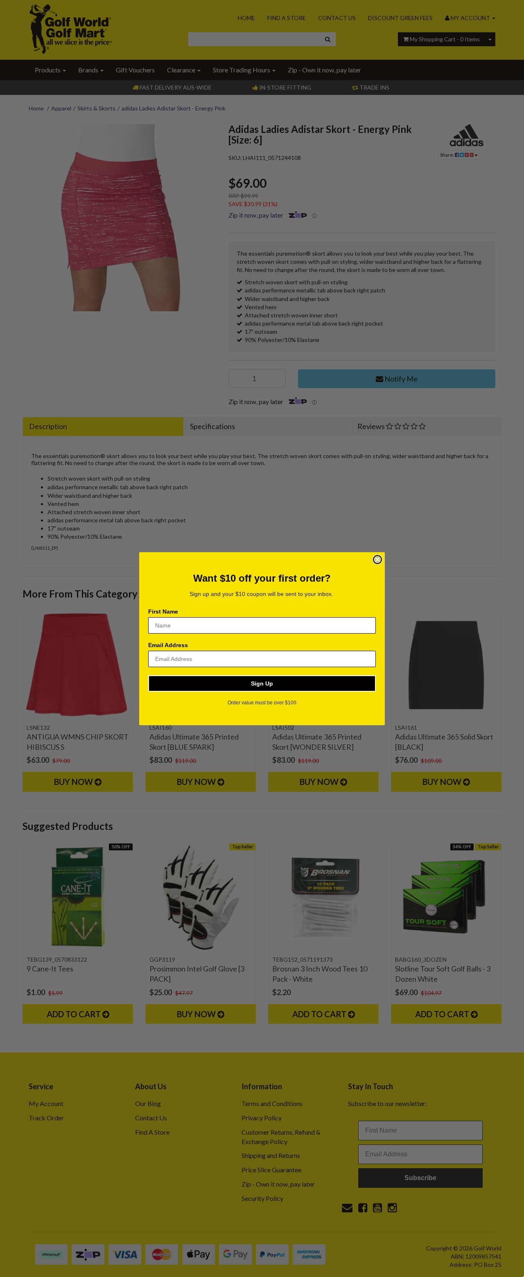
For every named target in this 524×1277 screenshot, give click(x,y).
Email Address (168, 645)
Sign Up (262, 683)
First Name (163, 611)
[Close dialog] (377, 559)
